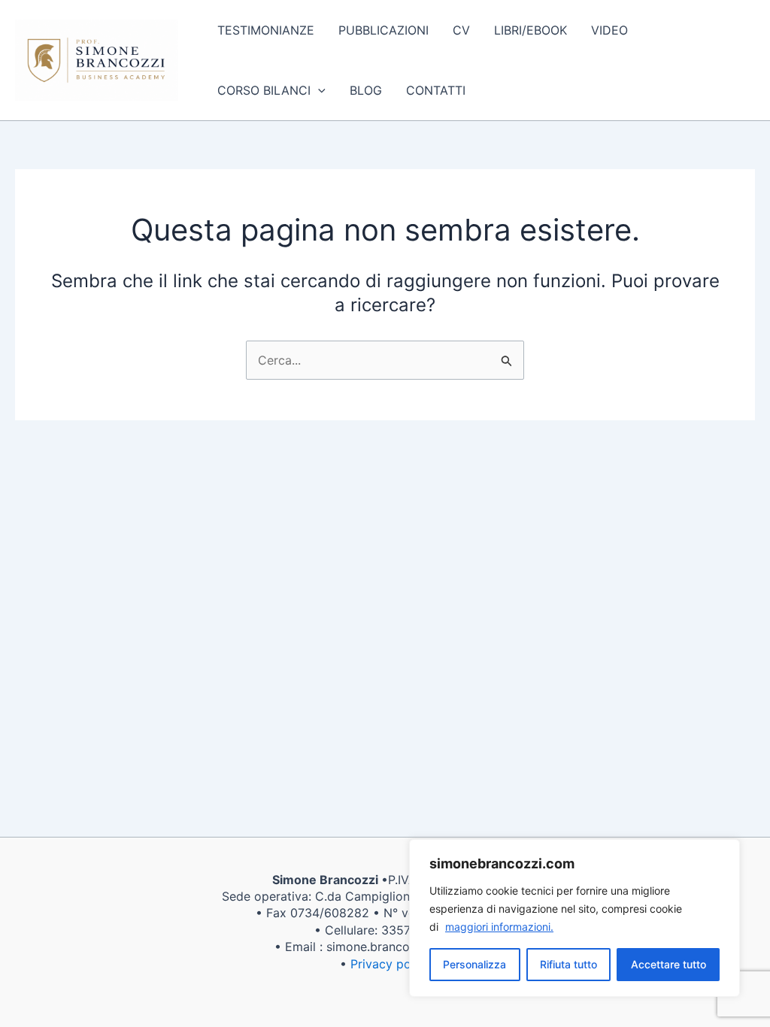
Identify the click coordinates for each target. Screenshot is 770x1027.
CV (461, 30)
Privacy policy (390, 963)
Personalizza (474, 964)
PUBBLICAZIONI (383, 30)
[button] (318, 90)
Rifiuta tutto (568, 964)
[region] (574, 918)
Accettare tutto (668, 964)
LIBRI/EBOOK (530, 30)
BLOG (366, 90)
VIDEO (609, 30)
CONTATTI (435, 90)
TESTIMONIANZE (265, 30)
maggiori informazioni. (499, 926)
